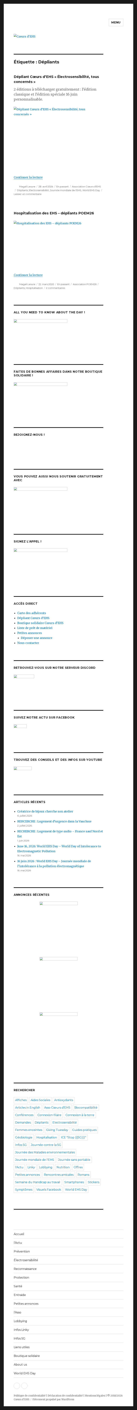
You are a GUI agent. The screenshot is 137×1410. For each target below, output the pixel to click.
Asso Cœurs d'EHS (57, 1107)
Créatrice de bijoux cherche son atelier (45, 811)
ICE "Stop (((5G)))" (73, 1137)
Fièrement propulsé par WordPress (53, 1399)
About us (20, 1364)
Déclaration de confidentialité (65, 1395)
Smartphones (74, 1182)
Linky (31, 1167)
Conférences (24, 1115)
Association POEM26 (85, 284)
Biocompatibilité (85, 1107)
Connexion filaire (49, 1115)
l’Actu (18, 1242)
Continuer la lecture (28, 177)
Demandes (23, 1122)
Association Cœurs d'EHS (86, 186)
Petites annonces (29, 633)
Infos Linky (21, 1329)
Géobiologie (23, 1137)
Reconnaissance (25, 1269)
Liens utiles (21, 1347)
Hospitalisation (34, 288)
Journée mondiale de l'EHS (65, 190)
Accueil (19, 1234)
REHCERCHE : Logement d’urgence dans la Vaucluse (54, 821)
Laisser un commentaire (28, 194)
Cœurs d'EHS (21, 1399)
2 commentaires (55, 288)
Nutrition (63, 1167)
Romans (83, 1174)
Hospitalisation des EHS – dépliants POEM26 (54, 213)
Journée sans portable (74, 1160)
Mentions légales (95, 1395)
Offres (78, 1167)
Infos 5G (21, 1145)
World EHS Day (91, 190)
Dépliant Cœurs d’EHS (33, 618)
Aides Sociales (40, 1100)
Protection (21, 1277)
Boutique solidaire (27, 1356)
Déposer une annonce (36, 638)
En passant (62, 186)
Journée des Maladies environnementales (45, 1152)
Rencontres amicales (58, 1174)
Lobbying (45, 1167)
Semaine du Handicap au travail (37, 1182)
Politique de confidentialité (29, 1395)
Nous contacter (28, 643)
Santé (18, 1286)
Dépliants (22, 190)
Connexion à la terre (79, 1115)
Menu (116, 22)
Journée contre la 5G (46, 1145)
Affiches (21, 1100)
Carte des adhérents (31, 613)
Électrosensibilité (26, 1260)
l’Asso (17, 1312)
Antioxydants (63, 1100)
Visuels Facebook (48, 1189)
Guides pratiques (84, 1130)
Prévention (22, 1251)
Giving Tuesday (57, 1130)
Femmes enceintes (28, 1130)
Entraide (20, 1295)
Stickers (93, 1182)
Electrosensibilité (39, 190)
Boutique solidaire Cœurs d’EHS (40, 623)
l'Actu (19, 1167)
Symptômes (23, 1189)
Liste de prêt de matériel (34, 628)
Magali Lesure (27, 186)
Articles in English (27, 1107)
